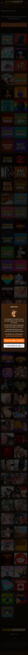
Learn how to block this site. (14, 336)
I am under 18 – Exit (14, 346)
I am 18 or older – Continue (14, 340)
